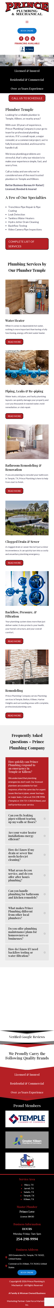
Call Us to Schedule (27, 98)
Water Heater (15, 320)
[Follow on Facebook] (21, 38)
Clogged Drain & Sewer (22, 541)
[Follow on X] (33, 38)
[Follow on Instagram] (27, 38)
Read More (14, 341)
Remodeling (14, 690)
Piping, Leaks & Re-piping (24, 391)
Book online (27, 31)
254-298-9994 (27, 1239)
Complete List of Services (21, 244)
